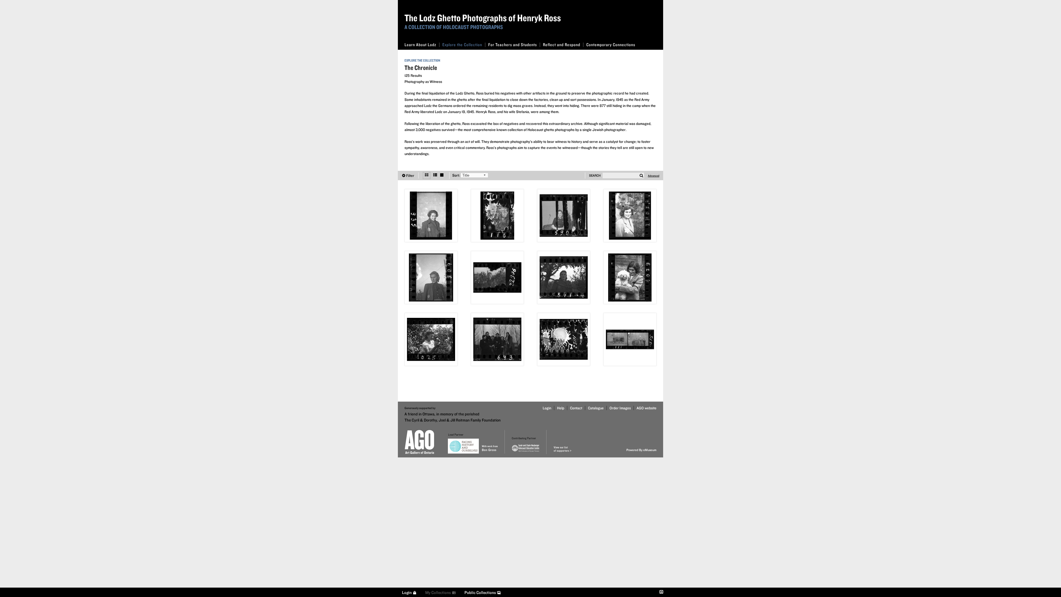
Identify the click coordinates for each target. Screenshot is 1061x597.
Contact (576, 408)
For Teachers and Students (512, 44)
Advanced (653, 175)
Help (560, 408)
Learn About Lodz (420, 44)
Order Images (620, 408)
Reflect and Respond (561, 44)
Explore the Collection (462, 44)
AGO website (646, 408)
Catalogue (596, 408)
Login (547, 408)
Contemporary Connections (610, 44)
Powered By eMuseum (641, 450)
